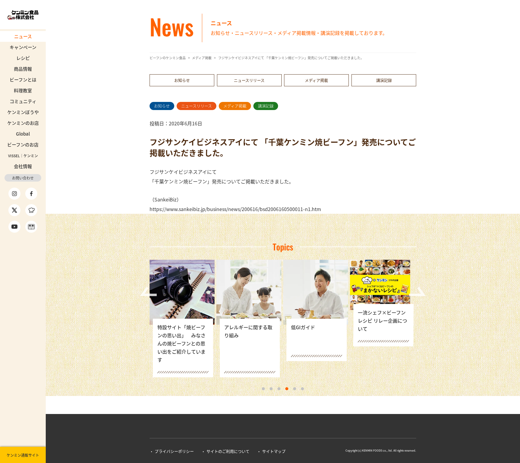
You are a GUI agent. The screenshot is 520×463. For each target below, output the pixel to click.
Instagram (14, 194)
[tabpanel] (183, 318)
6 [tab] (302, 388)
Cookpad (31, 210)
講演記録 (384, 80)
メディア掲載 (202, 57)
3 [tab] (278, 388)
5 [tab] (294, 388)
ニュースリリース (249, 80)
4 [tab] (286, 388)
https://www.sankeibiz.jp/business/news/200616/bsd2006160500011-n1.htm (235, 209)
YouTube (14, 227)
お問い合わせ (23, 177)
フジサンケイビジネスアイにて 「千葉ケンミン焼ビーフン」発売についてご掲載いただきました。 (291, 57)
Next (417, 291)
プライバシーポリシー (174, 451)
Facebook (31, 194)
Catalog (31, 227)
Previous (148, 291)
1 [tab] (263, 388)
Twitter (14, 210)
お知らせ (182, 80)
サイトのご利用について (227, 451)
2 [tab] (271, 388)
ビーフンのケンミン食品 (168, 57)
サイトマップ (274, 451)
